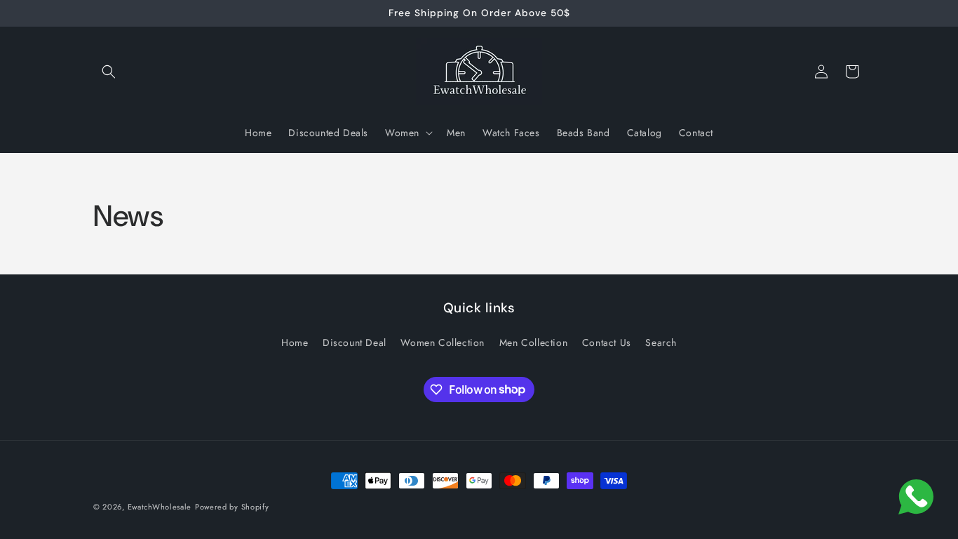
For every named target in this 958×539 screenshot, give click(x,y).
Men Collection (533, 342)
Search (661, 342)
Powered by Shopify (232, 506)
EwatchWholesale (160, 506)
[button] (108, 71)
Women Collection (442, 342)
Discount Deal (354, 342)
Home (294, 342)
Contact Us (606, 342)
